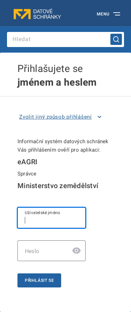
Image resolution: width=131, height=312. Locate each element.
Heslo (32, 251)
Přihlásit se (39, 280)
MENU (103, 14)
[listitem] (61, 117)
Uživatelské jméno (42, 212)
